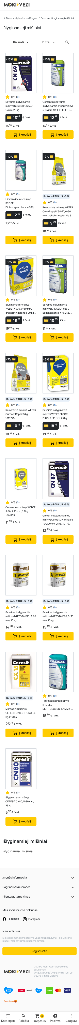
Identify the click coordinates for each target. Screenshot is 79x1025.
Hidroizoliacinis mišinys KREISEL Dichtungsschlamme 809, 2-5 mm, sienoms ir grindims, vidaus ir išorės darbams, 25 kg (20, 203)
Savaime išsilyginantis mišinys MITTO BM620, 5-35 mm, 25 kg (58, 616)
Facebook (13, 919)
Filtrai (46, 42)
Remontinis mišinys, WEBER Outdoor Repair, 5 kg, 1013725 (20, 414)
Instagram (34, 919)
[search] (67, 42)
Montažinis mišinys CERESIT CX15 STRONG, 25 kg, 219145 (20, 713)
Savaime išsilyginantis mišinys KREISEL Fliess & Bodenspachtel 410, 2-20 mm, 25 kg (56, 309)
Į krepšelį (25, 134)
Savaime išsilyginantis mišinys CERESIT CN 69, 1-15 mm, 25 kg (19, 106)
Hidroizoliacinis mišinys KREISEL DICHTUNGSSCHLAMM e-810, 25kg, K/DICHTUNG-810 (57, 705)
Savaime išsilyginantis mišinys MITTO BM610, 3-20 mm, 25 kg (20, 616)
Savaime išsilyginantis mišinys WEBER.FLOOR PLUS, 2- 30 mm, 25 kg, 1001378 (55, 414)
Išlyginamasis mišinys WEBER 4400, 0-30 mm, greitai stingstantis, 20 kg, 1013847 (19, 309)
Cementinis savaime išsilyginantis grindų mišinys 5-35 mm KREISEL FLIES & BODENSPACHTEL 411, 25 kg (58, 106)
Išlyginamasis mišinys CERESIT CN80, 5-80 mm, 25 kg (19, 801)
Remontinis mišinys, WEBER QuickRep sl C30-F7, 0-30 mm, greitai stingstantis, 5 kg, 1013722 (58, 212)
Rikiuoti (18, 42)
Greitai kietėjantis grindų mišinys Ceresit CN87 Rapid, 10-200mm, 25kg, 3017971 (58, 519)
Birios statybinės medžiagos (21, 18)
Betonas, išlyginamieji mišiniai (57, 18)
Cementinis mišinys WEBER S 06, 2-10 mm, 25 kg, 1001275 (20, 511)
